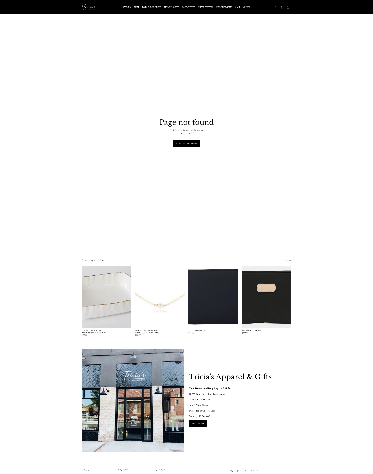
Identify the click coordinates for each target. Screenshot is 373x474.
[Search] (275, 7)
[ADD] (126, 324)
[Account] (282, 7)
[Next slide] (127, 297)
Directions (198, 423)
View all (288, 261)
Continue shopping (186, 144)
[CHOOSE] (287, 324)
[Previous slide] (86, 297)
